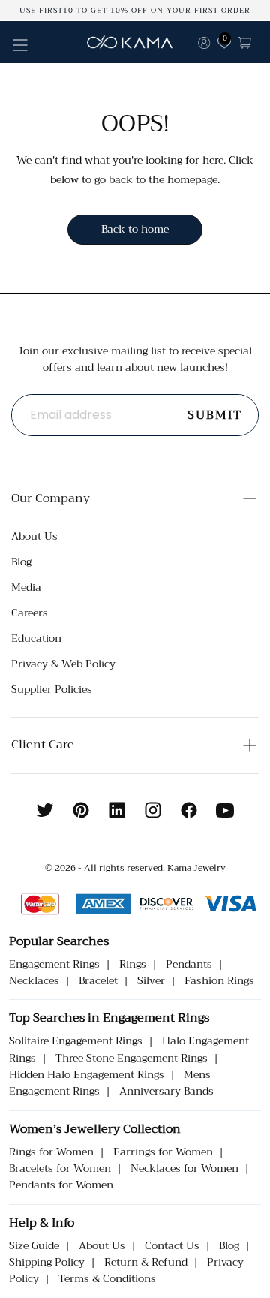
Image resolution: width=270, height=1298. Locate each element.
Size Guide (34, 1245)
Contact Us (172, 1245)
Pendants (189, 964)
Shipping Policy (47, 1262)
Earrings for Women (163, 1152)
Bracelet (98, 980)
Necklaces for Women (184, 1168)
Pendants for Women (61, 1185)
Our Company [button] (50, 498)
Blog (21, 562)
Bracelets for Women (60, 1168)
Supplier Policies (51, 689)
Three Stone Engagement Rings (132, 1058)
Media (26, 587)
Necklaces (34, 980)
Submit (215, 415)
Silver (151, 980)
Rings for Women (51, 1152)
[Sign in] (204, 42)
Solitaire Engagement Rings (75, 1040)
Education (36, 638)
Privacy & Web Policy (63, 664)
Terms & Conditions (107, 1278)
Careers (29, 613)
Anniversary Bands (166, 1091)
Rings (132, 964)
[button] (20, 45)
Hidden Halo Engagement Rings (86, 1074)
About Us (34, 536)
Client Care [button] (42, 744)
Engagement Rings (54, 964)
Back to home (135, 229)
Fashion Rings (219, 980)
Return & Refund (146, 1262)
